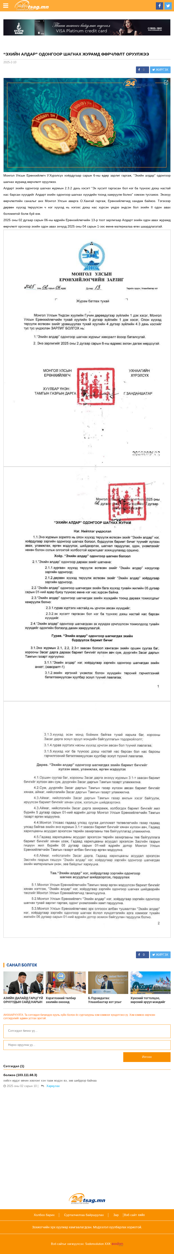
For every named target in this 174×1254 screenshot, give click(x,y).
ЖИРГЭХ (161, 69)
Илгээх (147, 1057)
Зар (116, 1215)
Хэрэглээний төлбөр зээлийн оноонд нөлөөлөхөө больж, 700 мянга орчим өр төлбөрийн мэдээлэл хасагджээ (63, 1000)
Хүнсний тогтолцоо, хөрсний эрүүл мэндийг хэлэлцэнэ (147, 1000)
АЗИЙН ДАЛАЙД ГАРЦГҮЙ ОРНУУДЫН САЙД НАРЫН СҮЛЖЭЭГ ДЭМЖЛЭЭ (23, 1000)
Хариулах (53, 1086)
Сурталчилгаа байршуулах (84, 1215)
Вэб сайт (130, 1215)
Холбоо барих (44, 1215)
